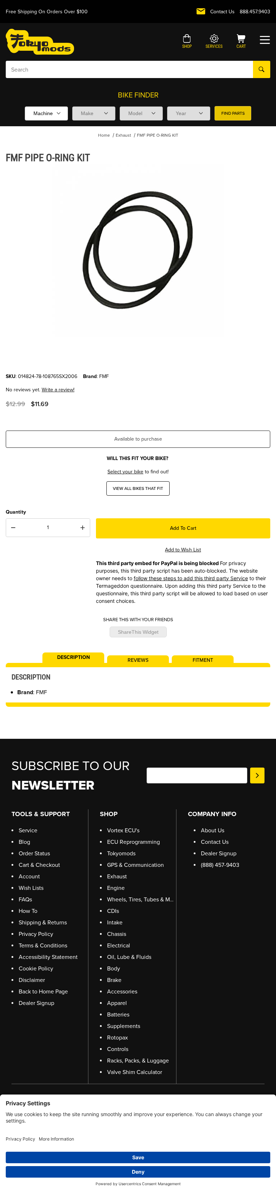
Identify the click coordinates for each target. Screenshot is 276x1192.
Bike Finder (138, 95)
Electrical (118, 945)
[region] (138, 355)
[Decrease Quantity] (13, 528)
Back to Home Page (43, 991)
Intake (115, 922)
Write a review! (58, 389)
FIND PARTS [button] (233, 113)
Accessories (122, 991)
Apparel (117, 1003)
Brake (114, 980)
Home (104, 135)
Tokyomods (121, 853)
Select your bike (125, 472)
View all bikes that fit (138, 488)
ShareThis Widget (138, 632)
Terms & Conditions (43, 945)
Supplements (123, 1026)
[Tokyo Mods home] (40, 41)
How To (28, 911)
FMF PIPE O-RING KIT (157, 135)
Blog (24, 842)
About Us (212, 830)
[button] (187, 42)
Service (28, 830)
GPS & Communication (135, 865)
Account (29, 876)
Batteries (118, 1014)
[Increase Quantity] (82, 528)
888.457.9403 (255, 11)
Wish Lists (31, 888)
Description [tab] (73, 657)
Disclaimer (32, 980)
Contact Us (222, 11)
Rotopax (117, 1037)
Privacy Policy (36, 934)
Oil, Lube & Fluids (129, 957)
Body (113, 968)
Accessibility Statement (48, 957)
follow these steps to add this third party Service (191, 578)
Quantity (16, 512)
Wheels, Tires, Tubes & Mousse (146, 899)
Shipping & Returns (43, 922)
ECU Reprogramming (133, 842)
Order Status (34, 853)
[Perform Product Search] (261, 69)
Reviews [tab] (138, 659)
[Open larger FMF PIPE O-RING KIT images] (138, 250)
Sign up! (257, 775)
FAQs (25, 899)
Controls (117, 1049)
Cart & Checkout (39, 865)
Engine (116, 888)
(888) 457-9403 (220, 865)
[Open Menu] (264, 40)
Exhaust (123, 135)
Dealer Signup (36, 1003)
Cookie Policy (36, 968)
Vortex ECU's (123, 830)
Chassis (116, 934)
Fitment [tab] (203, 659)
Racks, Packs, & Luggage (138, 1060)
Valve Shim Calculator (134, 1072)
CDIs (113, 911)
